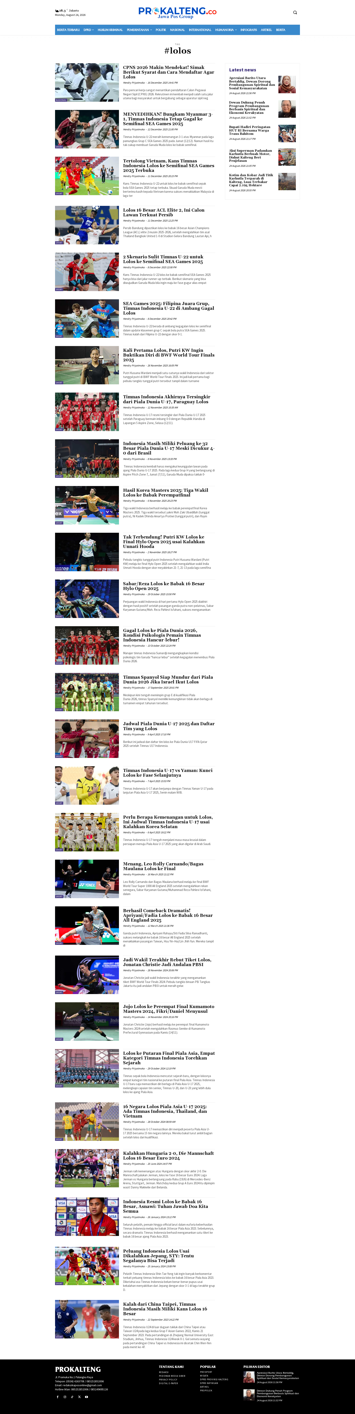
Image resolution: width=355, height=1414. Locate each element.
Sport (59, 147)
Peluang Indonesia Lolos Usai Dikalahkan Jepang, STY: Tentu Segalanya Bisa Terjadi (158, 1256)
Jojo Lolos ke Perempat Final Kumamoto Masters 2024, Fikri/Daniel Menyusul (168, 1009)
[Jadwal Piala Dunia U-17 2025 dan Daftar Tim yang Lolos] (87, 738)
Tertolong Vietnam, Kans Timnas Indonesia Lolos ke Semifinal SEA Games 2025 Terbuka (168, 166)
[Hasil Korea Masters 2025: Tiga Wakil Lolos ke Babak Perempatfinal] (87, 505)
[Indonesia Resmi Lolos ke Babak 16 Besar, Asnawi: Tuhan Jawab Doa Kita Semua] (87, 1216)
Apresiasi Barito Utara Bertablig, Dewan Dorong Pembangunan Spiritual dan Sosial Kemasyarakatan (252, 83)
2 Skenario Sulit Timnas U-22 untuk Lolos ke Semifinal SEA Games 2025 (163, 259)
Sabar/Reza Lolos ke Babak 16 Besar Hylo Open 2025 (164, 586)
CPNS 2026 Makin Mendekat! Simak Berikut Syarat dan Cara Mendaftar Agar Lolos (168, 72)
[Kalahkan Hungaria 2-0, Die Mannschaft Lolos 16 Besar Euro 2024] (87, 1168)
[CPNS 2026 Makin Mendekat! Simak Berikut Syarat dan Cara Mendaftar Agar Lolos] (87, 82)
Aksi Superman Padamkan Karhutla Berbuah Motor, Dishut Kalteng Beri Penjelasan (250, 156)
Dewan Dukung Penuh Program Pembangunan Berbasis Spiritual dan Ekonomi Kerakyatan (249, 108)
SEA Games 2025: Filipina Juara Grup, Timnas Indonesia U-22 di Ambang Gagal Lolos (168, 308)
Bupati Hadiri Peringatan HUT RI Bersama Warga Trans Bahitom (249, 130)
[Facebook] (57, 1397)
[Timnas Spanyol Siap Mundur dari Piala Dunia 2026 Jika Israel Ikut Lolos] (87, 692)
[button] (295, 12)
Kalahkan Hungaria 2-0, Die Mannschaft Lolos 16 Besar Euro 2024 (168, 1156)
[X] (79, 1397)
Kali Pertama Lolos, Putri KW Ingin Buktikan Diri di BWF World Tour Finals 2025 (168, 355)
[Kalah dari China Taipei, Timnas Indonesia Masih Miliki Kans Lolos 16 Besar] (87, 1319)
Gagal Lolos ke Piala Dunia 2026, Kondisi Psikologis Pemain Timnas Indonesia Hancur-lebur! (162, 635)
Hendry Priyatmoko (134, 82)
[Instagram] (64, 1397)
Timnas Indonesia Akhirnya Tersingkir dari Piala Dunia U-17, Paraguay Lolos (166, 399)
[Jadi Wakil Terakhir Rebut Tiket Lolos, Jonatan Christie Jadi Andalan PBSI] (87, 975)
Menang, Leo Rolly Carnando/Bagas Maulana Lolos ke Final (163, 866)
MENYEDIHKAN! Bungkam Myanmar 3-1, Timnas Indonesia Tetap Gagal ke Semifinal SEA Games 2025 (168, 119)
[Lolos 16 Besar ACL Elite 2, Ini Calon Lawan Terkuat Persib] (87, 225)
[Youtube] (86, 1397)
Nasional (61, 100)
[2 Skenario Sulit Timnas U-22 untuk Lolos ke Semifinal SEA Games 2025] (87, 272)
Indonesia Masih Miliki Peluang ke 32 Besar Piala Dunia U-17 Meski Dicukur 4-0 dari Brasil (169, 448)
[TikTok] (72, 1397)
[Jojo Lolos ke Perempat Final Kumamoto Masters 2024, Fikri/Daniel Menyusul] (87, 1021)
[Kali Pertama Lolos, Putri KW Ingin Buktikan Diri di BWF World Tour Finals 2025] (87, 365)
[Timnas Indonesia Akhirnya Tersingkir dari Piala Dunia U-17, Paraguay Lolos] (87, 412)
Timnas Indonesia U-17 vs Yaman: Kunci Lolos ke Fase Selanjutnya (168, 773)
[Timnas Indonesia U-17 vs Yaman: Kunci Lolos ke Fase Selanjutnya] (87, 785)
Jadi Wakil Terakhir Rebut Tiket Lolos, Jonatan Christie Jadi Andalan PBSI (167, 962)
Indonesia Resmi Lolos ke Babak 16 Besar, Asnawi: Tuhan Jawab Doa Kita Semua (165, 1206)
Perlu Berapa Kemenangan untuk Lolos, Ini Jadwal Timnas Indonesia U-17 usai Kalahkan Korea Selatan (168, 822)
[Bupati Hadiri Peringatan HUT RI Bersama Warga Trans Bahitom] (287, 133)
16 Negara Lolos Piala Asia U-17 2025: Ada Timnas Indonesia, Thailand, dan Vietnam (165, 1111)
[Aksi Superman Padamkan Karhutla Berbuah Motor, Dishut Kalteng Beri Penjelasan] (287, 157)
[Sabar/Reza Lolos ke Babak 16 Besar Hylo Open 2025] (87, 598)
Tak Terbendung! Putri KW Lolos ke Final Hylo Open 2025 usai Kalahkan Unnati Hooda (164, 542)
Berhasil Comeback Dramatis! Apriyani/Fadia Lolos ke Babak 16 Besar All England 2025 (168, 915)
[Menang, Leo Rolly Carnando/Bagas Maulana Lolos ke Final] (87, 879)
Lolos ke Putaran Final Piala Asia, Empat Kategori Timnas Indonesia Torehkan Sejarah (169, 1058)
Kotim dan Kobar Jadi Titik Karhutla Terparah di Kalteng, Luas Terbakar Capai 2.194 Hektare (251, 180)
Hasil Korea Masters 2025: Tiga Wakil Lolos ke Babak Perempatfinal (165, 493)
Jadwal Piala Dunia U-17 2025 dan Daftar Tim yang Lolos (169, 726)
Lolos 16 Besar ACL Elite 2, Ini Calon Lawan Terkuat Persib (163, 213)
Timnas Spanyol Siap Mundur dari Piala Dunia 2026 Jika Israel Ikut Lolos (168, 680)
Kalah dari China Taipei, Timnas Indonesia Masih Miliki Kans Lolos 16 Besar (165, 1309)
